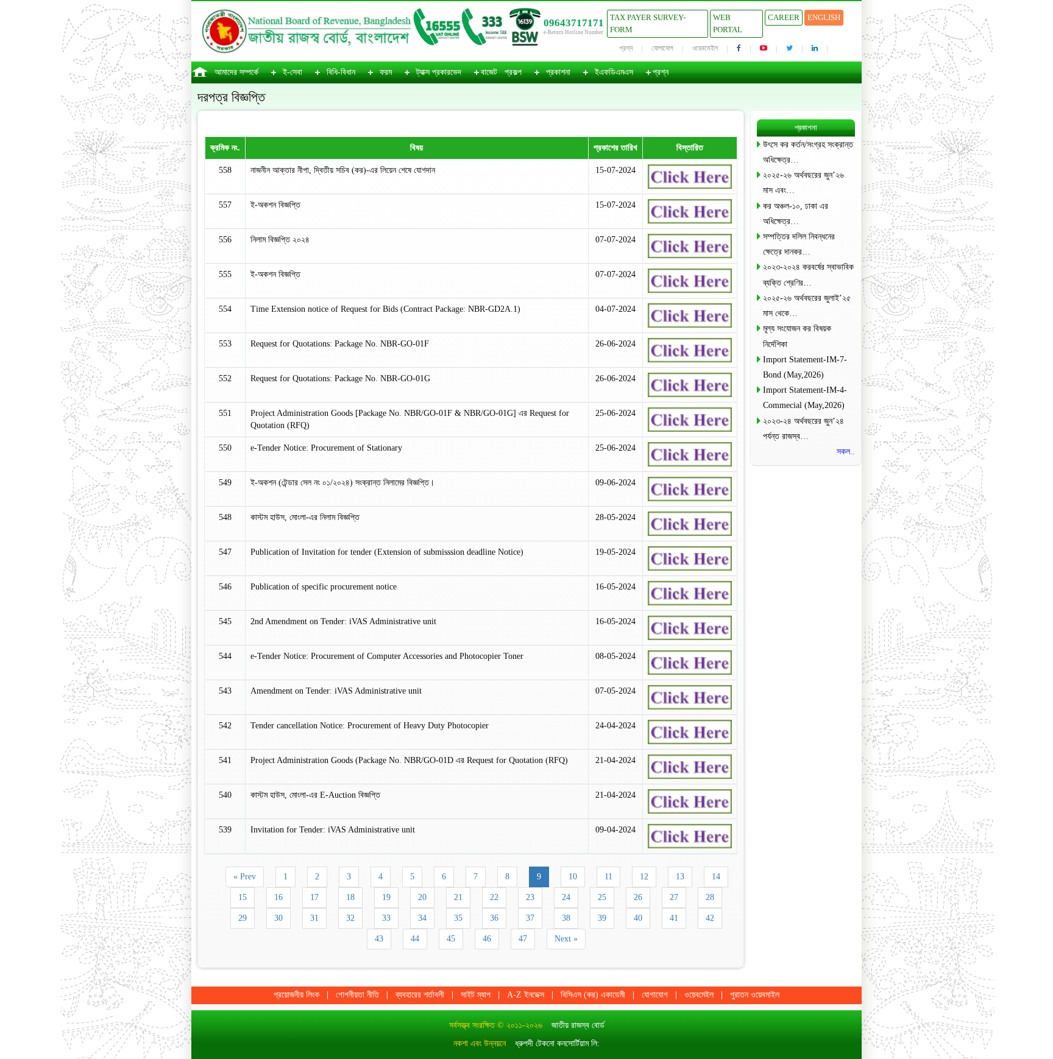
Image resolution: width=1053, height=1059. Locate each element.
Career (784, 17)
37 (530, 918)
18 (350, 897)
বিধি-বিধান (341, 72)
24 (566, 897)
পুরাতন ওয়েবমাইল (754, 994)
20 (422, 897)
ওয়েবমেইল (705, 48)
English (823, 17)
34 (422, 918)
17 (314, 897)
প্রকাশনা (558, 72)
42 (710, 918)
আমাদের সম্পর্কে (236, 72)
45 (451, 938)
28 (710, 897)
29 (242, 918)
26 (638, 897)
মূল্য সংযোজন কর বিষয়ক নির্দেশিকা (797, 336)
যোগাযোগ (662, 48)
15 (242, 897)
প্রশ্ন (626, 48)
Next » (566, 938)
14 (716, 876)
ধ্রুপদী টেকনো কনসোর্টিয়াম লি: (557, 1043)
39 (602, 918)
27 (674, 897)
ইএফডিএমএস (614, 72)
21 (458, 897)
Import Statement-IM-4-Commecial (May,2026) (805, 397)
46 (487, 938)
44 (415, 938)
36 (494, 918)
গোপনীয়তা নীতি (357, 994)
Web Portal (727, 23)
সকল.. (846, 451)
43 (379, 938)
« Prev (244, 876)
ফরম (386, 72)
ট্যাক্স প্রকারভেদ (438, 72)
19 (386, 897)
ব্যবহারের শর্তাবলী (419, 994)
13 (680, 876)
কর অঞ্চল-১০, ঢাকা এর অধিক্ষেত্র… (795, 214)
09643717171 (574, 23)
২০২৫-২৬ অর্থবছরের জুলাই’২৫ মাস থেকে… (807, 306)
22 (494, 897)
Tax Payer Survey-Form (648, 23)
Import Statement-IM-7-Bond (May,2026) (805, 367)
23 (530, 897)
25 (602, 897)
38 (566, 918)
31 (314, 918)
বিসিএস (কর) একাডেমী (593, 994)
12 (644, 876)
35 (458, 918)
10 (573, 876)
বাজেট (489, 72)
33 (386, 918)
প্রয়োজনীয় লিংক (296, 994)
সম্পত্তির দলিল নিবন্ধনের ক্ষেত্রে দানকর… (799, 244)
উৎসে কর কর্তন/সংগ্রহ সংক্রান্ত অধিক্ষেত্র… (808, 152)
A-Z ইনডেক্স (525, 994)
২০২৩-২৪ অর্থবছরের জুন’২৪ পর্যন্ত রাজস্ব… (803, 429)
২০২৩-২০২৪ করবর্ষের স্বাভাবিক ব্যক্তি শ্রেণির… (808, 274)
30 (278, 918)
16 (278, 897)
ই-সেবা (292, 72)
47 (523, 938)
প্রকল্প (513, 72)
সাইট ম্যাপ (476, 994)
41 (674, 918)
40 (638, 918)
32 (350, 918)
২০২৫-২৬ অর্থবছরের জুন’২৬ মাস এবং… (803, 183)
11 (608, 876)
